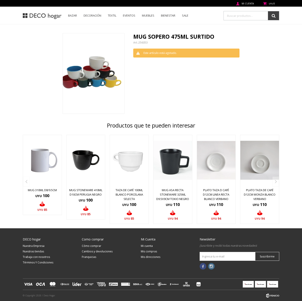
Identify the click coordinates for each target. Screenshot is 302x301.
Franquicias (89, 257)
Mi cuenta (147, 246)
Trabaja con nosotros (36, 257)
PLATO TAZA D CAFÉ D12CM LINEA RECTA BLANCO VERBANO (216, 194)
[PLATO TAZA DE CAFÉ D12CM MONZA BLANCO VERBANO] (259, 160)
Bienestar (168, 15)
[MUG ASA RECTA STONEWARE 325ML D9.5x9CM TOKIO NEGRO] (172, 160)
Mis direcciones (150, 257)
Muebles (148, 15)
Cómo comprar (91, 246)
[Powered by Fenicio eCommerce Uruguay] (272, 295)
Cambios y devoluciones (97, 251)
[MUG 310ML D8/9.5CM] (42, 160)
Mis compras (149, 251)
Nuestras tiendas (33, 251)
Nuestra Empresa (33, 246)
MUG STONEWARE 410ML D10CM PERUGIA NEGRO (85, 192)
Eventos (129, 15)
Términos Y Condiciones (38, 262)
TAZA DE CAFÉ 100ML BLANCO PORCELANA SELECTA (129, 194)
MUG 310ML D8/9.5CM (42, 190)
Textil (112, 15)
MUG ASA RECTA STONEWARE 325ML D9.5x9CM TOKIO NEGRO (172, 194)
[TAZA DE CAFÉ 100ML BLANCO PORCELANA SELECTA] (129, 160)
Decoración (92, 15)
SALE (185, 15)
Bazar (72, 15)
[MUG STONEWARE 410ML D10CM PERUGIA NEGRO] (85, 160)
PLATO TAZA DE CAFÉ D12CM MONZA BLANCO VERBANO (259, 194)
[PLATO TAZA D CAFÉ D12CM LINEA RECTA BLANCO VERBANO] (216, 160)
